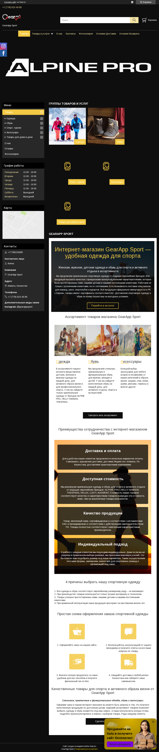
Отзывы (9, 148)
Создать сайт (10, 2)
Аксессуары (117, 182)
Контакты (71, 33)
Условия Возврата (129, 33)
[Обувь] (106, 126)
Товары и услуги (41, 33)
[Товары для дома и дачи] (67, 206)
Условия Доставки (106, 33)
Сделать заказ (102, 721)
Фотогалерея (86, 33)
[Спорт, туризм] (67, 166)
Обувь (120, 142)
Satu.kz (93, 746)
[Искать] (134, 20)
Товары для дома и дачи (71, 222)
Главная (24, 33)
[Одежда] (67, 126)
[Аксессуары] (106, 166)
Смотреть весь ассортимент (102, 415)
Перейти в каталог (102, 305)
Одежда (80, 142)
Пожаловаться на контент (86, 749)
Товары (9, 112)
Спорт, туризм (77, 182)
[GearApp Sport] (29, 17)
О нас (59, 33)
